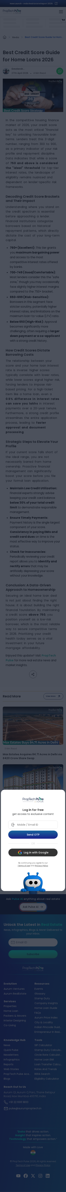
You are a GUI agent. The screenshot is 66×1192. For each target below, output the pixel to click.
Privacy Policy (41, 865)
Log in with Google (36, 852)
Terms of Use (24, 865)
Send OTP (33, 834)
